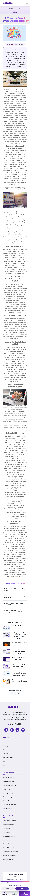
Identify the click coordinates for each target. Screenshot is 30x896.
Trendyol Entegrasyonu (9, 781)
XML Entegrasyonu (8, 808)
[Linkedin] (6, 730)
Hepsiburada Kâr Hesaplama (10, 851)
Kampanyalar (6, 746)
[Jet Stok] (8, 3)
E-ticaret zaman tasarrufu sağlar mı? (13, 596)
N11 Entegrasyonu (7, 789)
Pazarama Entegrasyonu (9, 797)
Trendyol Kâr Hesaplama (9, 848)
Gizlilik (21, 879)
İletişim (5, 765)
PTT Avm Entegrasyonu (9, 800)
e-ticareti (23, 526)
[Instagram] (17, 730)
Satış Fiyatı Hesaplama (9, 824)
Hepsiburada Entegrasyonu (10, 785)
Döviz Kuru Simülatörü (9, 836)
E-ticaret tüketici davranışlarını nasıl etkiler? (13, 611)
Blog (18, 8)
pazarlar (11, 474)
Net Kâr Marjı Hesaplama (9, 820)
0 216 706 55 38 (16, 724)
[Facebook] (12, 730)
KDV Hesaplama (7, 828)
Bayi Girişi (5, 753)
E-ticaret (7, 89)
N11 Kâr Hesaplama (8, 859)
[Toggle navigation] (27, 2)
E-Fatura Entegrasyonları (9, 804)
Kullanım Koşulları (12, 879)
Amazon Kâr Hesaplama (9, 855)
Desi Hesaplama (7, 832)
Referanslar (6, 750)
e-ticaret (22, 300)
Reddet (8, 888)
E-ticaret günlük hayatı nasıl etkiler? (13, 589)
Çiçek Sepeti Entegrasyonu (10, 793)
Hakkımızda (6, 742)
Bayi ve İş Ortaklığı (8, 757)
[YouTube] (23, 730)
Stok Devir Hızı (7, 840)
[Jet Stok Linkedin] (18, 693)
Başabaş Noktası (7, 844)
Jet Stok (12, 568)
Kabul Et (22, 888)
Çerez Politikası (17, 885)
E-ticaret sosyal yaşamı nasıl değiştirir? (13, 604)
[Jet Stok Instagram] (11, 693)
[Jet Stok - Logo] (15, 706)
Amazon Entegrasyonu (9, 777)
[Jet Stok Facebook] (15, 693)
